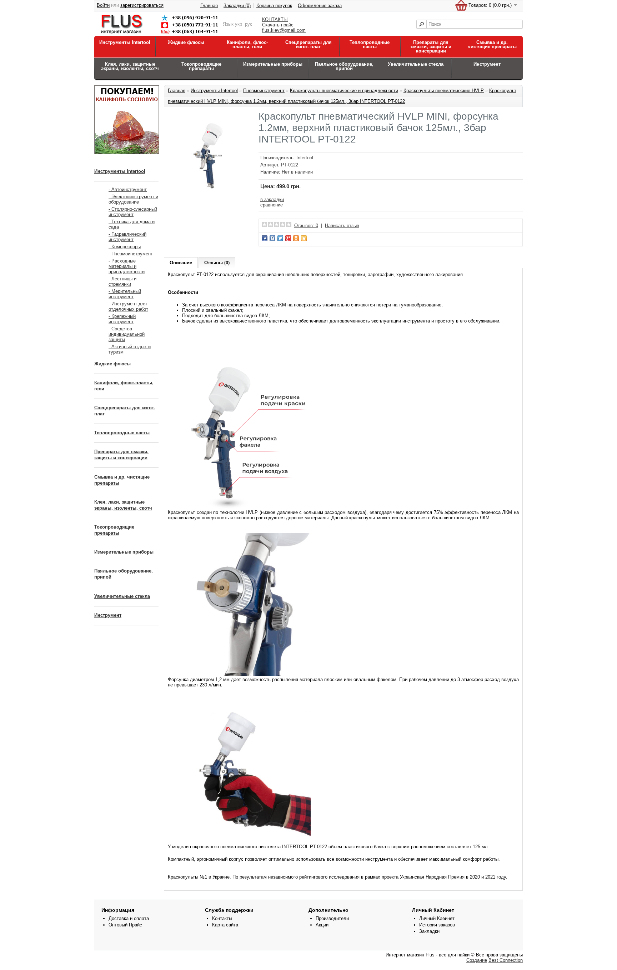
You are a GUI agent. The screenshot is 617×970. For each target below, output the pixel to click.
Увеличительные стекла (415, 64)
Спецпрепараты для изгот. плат (308, 44)
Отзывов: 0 (306, 225)
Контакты (222, 918)
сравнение (271, 205)
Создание (476, 960)
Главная (209, 5)
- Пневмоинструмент (131, 253)
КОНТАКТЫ (275, 19)
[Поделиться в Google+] (288, 238)
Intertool (304, 157)
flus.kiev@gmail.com (284, 30)
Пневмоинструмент (264, 90)
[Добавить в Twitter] (280, 238)
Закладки (429, 931)
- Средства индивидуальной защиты (127, 334)
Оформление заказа (320, 5)
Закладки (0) (237, 5)
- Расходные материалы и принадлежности (127, 266)
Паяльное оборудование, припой (344, 66)
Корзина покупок (274, 5)
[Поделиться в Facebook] (264, 238)
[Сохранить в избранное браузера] (304, 238)
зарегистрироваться (142, 5)
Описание (181, 262)
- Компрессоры (125, 246)
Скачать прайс (278, 25)
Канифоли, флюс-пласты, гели (247, 44)
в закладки (272, 199)
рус (248, 24)
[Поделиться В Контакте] (272, 238)
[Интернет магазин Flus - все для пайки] (161, 34)
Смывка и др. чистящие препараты (492, 44)
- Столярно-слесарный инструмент (133, 211)
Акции (322, 925)
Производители (332, 918)
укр (238, 24)
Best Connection (505, 960)
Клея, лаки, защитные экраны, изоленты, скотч (130, 66)
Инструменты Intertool (124, 42)
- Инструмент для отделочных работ (128, 306)
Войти (103, 5)
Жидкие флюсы (186, 42)
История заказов (437, 925)
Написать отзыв (342, 225)
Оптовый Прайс (125, 925)
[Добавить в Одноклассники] (296, 238)
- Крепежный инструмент (122, 319)
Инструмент (487, 64)
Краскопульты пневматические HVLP (443, 90)
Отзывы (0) (217, 262)
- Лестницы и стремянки (122, 281)
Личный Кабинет (437, 918)
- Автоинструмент (128, 189)
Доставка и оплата (129, 918)
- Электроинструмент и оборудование (133, 199)
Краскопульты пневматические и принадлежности (344, 90)
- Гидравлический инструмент (127, 236)
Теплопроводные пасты (370, 44)
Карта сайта (225, 925)
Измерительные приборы (272, 64)
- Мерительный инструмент (125, 294)
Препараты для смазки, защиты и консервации (431, 47)
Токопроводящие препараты (201, 66)
